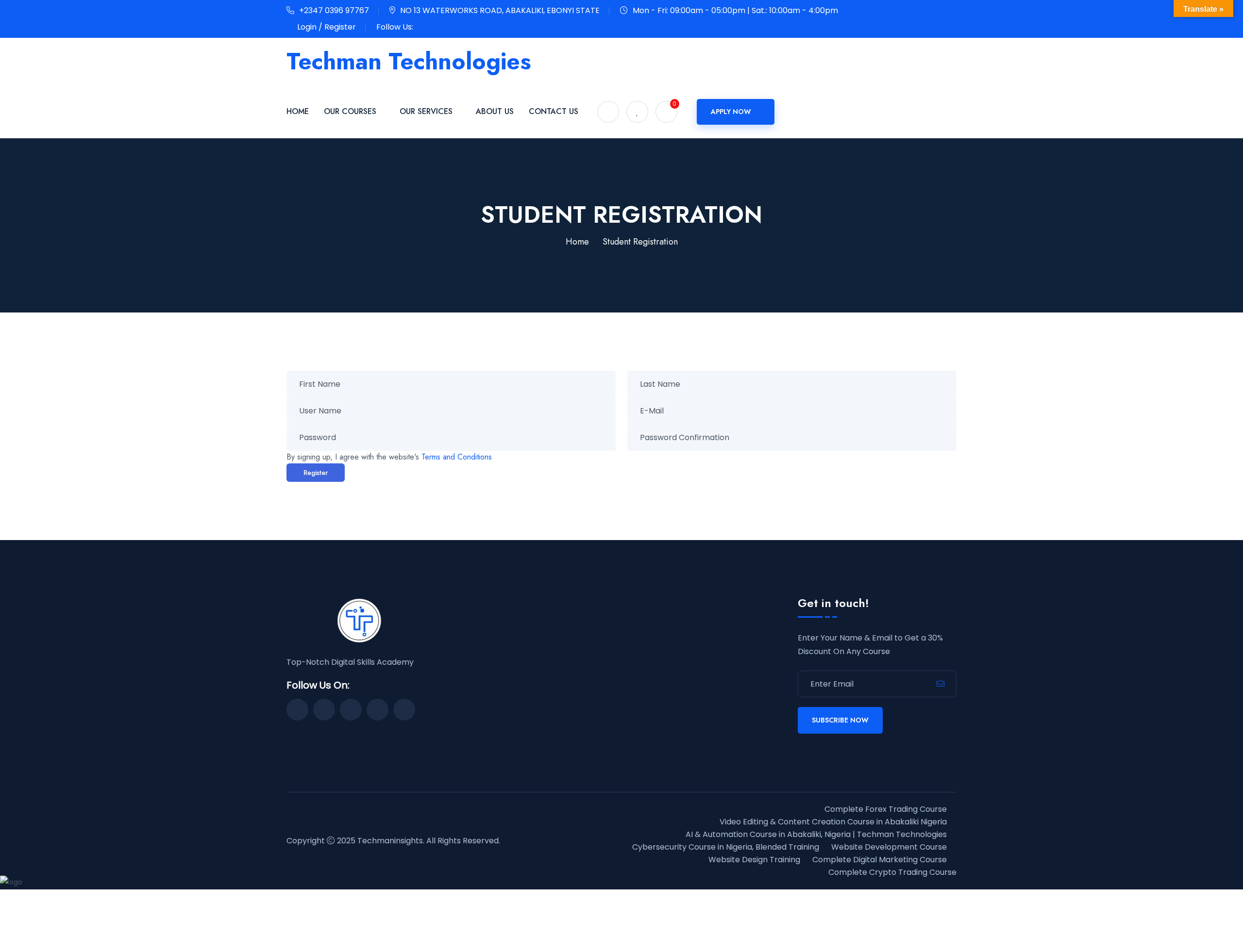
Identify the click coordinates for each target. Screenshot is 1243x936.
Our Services (426, 111)
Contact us (553, 111)
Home (297, 111)
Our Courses (350, 111)
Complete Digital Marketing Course (879, 859)
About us (495, 111)
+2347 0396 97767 (334, 10)
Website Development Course (889, 847)
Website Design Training (754, 859)
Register (315, 472)
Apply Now (731, 111)
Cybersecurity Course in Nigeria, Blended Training (725, 847)
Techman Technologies (408, 61)
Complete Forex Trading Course (885, 809)
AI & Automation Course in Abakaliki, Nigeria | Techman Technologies (816, 834)
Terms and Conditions (456, 456)
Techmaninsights (390, 840)
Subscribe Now (840, 720)
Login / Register (326, 27)
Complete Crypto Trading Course (892, 872)
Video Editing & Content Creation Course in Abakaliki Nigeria (833, 821)
